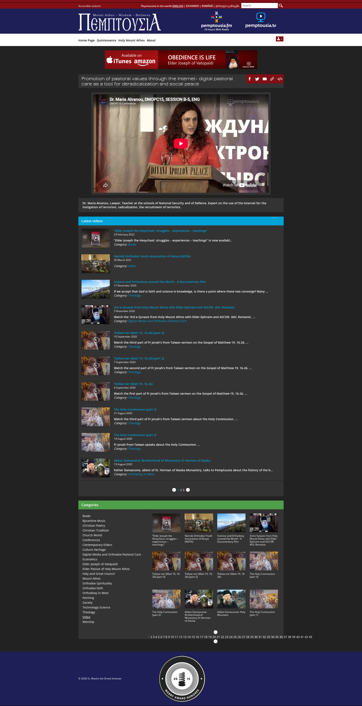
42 (306, 637)
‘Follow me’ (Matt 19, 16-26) (133, 384)
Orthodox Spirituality (97, 583)
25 (235, 637)
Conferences (91, 540)
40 (298, 637)
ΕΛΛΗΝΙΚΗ (192, 6)
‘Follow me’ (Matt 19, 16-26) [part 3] (139, 333)
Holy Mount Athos (131, 40)
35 (277, 637)
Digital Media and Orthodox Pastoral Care (157, 321)
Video (132, 266)
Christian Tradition (96, 530)
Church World (92, 535)
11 (176, 637)
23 (226, 637)
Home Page (86, 40)
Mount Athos (92, 578)
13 (184, 637)
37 (285, 637)
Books (132, 244)
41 (302, 637)
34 (272, 637)
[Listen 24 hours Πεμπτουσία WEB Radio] (216, 21)
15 (193, 637)
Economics (90, 559)
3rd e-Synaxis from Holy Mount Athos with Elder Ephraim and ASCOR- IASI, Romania (174, 307)
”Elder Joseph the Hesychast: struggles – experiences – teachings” (161, 231)
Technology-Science (96, 607)
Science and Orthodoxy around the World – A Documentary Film (160, 282)
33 (268, 637)
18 (205, 637)
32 (264, 637)
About (151, 40)
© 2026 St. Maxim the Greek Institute (99, 678)
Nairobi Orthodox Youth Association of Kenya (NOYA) (152, 256)
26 (239, 637)
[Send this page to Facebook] (250, 79)
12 (180, 637)
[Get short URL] (272, 79)
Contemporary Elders (97, 545)
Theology (134, 295)
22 (222, 637)
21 (218, 637)
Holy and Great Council (99, 574)
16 (197, 637)
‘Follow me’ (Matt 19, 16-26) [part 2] (139, 358)
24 (231, 637)
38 (289, 637)
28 (247, 637)
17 (201, 637)
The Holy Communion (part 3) (135, 409)
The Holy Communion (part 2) (135, 435)
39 (293, 637)
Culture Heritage (94, 550)
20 (214, 637)
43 (310, 637)
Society (87, 603)
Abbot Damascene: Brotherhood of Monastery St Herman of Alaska (162, 460)
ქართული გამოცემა (227, 6)
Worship (88, 622)
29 (251, 637)
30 (256, 637)
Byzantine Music (94, 521)
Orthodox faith (93, 588)
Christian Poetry (94, 526)
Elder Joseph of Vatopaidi (100, 564)
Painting (88, 598)
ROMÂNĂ (207, 6)
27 (243, 637)
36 (281, 637)
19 (210, 637)
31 (260, 637)
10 (172, 637)
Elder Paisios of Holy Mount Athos (106, 569)
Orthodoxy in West (141, 474)
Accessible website (89, 6)
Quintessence (106, 40)
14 (189, 637)
